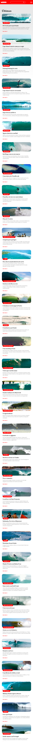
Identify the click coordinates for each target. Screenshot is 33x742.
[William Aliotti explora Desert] (16, 691)
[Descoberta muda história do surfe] (16, 260)
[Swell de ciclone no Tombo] (16, 455)
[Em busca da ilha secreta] (16, 282)
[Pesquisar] (23, 2)
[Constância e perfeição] (16, 325)
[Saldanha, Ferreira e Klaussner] (16, 519)
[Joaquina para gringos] (16, 238)
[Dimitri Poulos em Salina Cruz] (16, 562)
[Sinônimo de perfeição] (16, 540)
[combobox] (18, 2)
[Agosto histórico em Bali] (16, 130)
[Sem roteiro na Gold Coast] (16, 584)
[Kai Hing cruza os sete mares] (16, 152)
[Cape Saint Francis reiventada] (16, 88)
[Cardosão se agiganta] (16, 433)
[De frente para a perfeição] (16, 23)
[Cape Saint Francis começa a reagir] (16, 44)
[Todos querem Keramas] (16, 368)
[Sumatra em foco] (16, 649)
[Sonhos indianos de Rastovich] (16, 390)
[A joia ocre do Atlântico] (16, 627)
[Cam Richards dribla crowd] (16, 670)
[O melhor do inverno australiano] (16, 195)
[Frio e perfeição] (16, 712)
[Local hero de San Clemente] (16, 497)
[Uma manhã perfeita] (16, 346)
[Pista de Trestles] (16, 216)
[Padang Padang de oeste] (16, 66)
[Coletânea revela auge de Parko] (16, 304)
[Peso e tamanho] (16, 475)
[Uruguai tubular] (16, 411)
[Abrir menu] (31, 2)
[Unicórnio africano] (16, 606)
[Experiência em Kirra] (16, 110)
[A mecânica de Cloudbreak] (16, 173)
